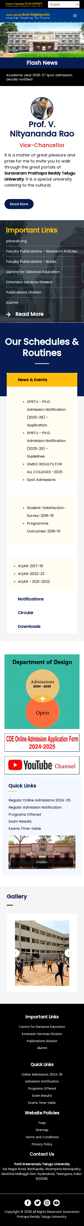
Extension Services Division (42, 1034)
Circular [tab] (26, 612)
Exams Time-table (42, 1103)
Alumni (42, 1048)
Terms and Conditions (42, 1137)
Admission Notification (42, 1081)
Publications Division (42, 1041)
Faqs (42, 1123)
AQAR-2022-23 (31, 573)
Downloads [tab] (29, 626)
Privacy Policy (42, 1144)
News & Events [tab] (32, 379)
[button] (5, 40)
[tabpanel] (42, 489)
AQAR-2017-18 (30, 566)
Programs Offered (42, 1088)
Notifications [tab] (31, 599)
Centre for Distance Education (42, 1027)
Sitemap (42, 1130)
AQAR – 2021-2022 (34, 581)
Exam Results (42, 1096)
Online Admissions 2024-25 (42, 1074)
